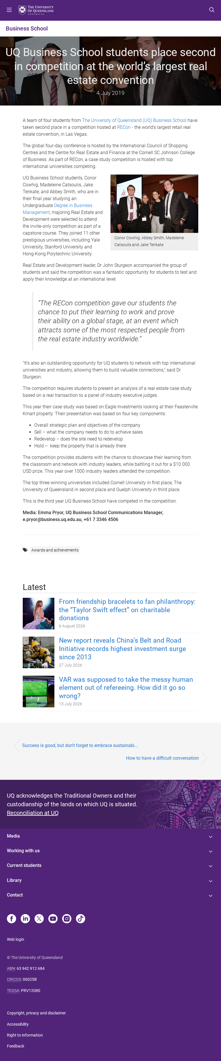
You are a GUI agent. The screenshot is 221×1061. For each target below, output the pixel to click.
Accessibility (18, 1024)
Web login (15, 939)
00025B (30, 979)
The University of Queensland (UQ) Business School (134, 120)
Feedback (15, 1046)
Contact (15, 895)
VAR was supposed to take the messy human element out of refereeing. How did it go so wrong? (126, 688)
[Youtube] (53, 919)
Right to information (25, 1035)
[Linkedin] (25, 919)
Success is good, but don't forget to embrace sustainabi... (80, 745)
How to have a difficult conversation (162, 758)
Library (14, 880)
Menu (9, 10)
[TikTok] (80, 919)
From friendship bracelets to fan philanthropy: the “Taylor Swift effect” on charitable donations (127, 610)
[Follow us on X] (39, 919)
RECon (124, 127)
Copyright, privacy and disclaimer (36, 1013)
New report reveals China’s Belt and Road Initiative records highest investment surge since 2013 (122, 649)
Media (13, 836)
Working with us (23, 850)
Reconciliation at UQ (33, 812)
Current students (24, 865)
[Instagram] (66, 919)
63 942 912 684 (31, 968)
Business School (27, 28)
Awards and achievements (55, 550)
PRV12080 (30, 990)
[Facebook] (11, 919)
